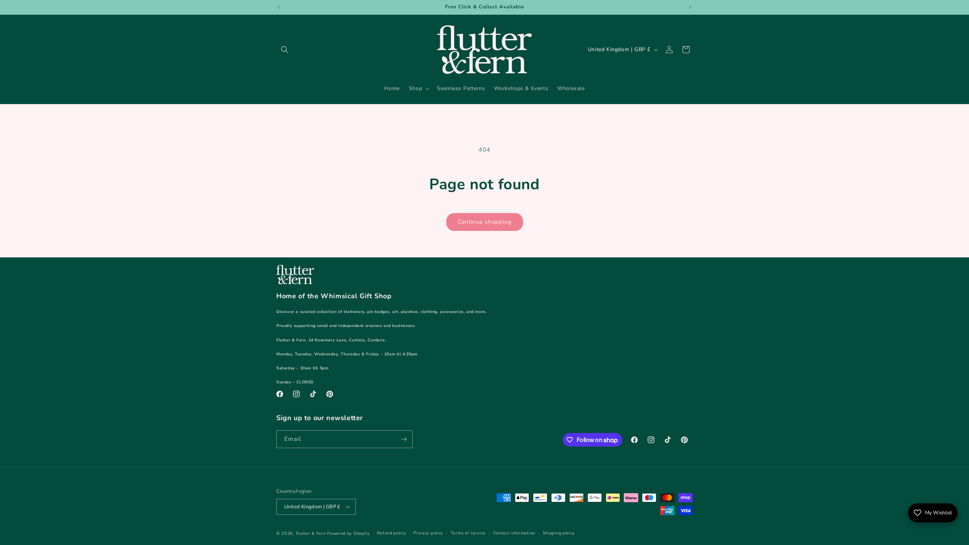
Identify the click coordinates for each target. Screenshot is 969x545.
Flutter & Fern (311, 533)
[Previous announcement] (279, 7)
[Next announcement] (690, 7)
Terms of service (468, 533)
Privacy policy (428, 533)
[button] (284, 49)
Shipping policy (559, 533)
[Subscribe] (404, 439)
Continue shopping (485, 222)
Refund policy (391, 533)
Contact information (514, 533)
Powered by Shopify (348, 533)
